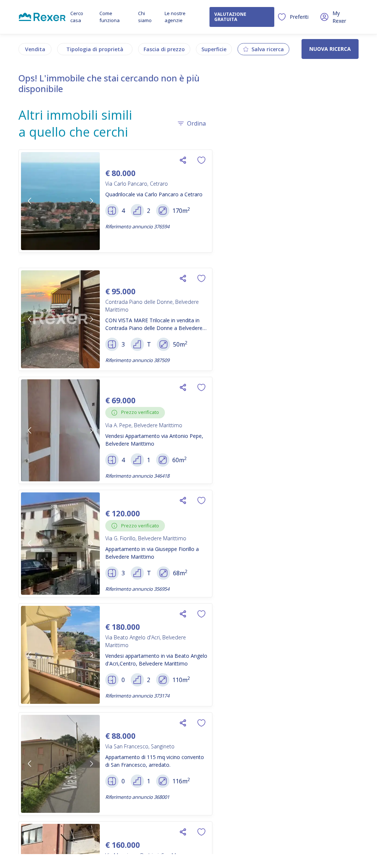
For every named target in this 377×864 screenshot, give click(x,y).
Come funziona (109, 17)
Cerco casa (76, 17)
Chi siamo (145, 17)
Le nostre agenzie (175, 17)
